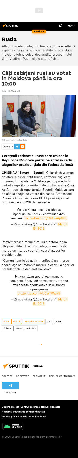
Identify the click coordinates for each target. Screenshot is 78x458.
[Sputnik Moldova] (11, 27)
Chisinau (7, 328)
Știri (49, 321)
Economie (39, 376)
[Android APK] (13, 427)
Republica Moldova (33, 321)
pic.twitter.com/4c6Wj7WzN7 (39, 293)
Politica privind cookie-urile (18, 416)
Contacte (55, 406)
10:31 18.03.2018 (11, 90)
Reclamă (7, 411)
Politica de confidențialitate (29, 411)
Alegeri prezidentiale (26, 328)
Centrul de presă (30, 406)
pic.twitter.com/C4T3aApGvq (45, 218)
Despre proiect (10, 406)
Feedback (40, 416)
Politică (16, 321)
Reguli (45, 406)
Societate (22, 376)
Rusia (6, 321)
